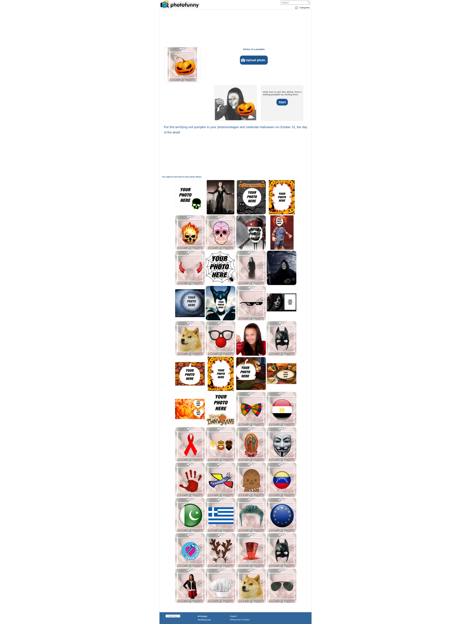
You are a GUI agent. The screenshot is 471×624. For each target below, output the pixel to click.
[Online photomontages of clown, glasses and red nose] (220, 355)
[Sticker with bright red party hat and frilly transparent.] (251, 567)
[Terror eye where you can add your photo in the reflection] (190, 320)
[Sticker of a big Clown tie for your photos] (251, 426)
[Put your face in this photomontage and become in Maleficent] (220, 320)
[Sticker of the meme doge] (190, 355)
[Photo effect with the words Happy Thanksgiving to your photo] (220, 426)
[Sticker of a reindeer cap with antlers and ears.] (220, 567)
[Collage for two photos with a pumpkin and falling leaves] (190, 426)
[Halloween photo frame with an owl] (251, 214)
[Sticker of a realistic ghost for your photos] (251, 285)
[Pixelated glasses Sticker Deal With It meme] (251, 320)
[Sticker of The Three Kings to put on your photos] (220, 461)
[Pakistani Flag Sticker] (190, 532)
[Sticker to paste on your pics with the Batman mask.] (282, 567)
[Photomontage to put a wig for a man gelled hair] (251, 532)
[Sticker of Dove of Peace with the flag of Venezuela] (220, 496)
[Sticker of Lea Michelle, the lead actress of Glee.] (190, 602)
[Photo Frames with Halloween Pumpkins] (282, 214)
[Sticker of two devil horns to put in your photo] (190, 285)
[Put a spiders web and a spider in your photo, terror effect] (220, 285)
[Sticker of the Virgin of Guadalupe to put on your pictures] (251, 461)
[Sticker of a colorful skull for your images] (220, 249)
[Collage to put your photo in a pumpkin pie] (282, 391)
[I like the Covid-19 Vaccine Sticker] (190, 567)
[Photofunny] (179, 4)
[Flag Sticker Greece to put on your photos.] (220, 532)
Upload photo (255, 60)
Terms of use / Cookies (240, 620)
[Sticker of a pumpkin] (182, 64)
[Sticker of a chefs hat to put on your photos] (220, 602)
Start (282, 102)
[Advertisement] (235, 29)
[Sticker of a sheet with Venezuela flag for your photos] (282, 496)
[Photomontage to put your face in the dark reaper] (282, 285)
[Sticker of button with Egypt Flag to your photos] (282, 426)
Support (233, 616)
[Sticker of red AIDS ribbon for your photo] (190, 461)
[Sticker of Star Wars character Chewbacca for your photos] (251, 496)
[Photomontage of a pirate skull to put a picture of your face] (251, 249)
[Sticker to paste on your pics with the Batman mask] (282, 355)
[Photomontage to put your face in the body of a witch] (220, 214)
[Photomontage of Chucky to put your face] (282, 249)
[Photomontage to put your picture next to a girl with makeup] (282, 320)
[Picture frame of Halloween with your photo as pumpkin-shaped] (190, 391)
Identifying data (204, 620)
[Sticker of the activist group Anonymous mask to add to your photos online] (282, 461)
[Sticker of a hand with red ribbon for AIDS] (190, 496)
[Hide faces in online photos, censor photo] (251, 355)
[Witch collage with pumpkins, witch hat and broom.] (251, 391)
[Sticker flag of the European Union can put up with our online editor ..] (282, 532)
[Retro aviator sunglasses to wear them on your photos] (282, 602)
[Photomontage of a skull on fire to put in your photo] (190, 249)
